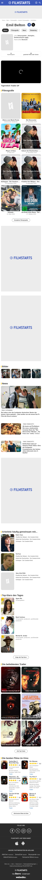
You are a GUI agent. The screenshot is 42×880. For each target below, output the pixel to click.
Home (3, 20)
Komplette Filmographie (21, 220)
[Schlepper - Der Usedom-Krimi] (10, 167)
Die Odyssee (33, 761)
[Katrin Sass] (7, 543)
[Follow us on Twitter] (18, 831)
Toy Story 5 (33, 776)
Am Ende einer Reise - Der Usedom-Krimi (31, 212)
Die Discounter (31, 120)
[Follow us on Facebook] (12, 831)
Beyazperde (32, 854)
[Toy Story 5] (25, 780)
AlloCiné (4, 854)
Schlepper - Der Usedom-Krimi (10, 181)
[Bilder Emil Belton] (5, 373)
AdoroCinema (8, 857)
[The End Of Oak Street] (4, 797)
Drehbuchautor (19, 37)
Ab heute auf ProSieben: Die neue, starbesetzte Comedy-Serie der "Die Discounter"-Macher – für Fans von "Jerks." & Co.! (31, 429)
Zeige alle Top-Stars (21, 657)
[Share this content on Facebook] (29, 25)
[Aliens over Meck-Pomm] (10, 106)
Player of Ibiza (11, 151)
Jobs (12, 864)
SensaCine (18, 854)
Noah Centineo (20, 617)
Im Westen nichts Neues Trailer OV (11, 718)
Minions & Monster (32, 794)
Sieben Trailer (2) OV (31, 691)
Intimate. (11, 212)
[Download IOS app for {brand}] (18, 843)
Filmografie (8, 90)
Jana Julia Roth (20, 573)
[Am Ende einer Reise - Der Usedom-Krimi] (31, 198)
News (5, 383)
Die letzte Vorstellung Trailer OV (31, 718)
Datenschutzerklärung (16, 866)
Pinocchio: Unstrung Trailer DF (11, 691)
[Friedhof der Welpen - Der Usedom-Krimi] (31, 167)
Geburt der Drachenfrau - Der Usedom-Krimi (31, 151)
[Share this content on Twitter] (33, 25)
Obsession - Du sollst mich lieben (14, 777)
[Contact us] (29, 831)
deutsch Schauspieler (23, 20)
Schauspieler (13, 20)
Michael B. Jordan (21, 635)
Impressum (19, 864)
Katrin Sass (19, 535)
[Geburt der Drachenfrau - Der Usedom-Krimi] (31, 137)
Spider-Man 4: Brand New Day (14, 762)
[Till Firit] (7, 562)
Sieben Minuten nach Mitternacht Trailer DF (11, 744)
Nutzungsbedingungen (29, 864)
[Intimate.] (10, 198)
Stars (7, 20)
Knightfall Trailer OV (31, 744)
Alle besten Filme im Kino (21, 813)
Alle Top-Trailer (21, 751)
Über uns (6, 864)
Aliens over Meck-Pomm (10, 120)
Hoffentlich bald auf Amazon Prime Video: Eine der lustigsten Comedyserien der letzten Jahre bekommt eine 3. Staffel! (32, 448)
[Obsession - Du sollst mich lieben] (4, 780)
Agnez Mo (19, 598)
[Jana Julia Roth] (7, 581)
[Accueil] (19, 2)
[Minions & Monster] (25, 797)
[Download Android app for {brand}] (24, 843)
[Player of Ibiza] (10, 137)
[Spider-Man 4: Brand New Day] (4, 765)
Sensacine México (28, 857)
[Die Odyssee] (25, 765)
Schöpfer (31, 35)
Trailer (11, 774)
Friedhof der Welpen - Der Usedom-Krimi (31, 181)
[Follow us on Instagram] (23, 831)
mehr (26, 37)
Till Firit (18, 554)
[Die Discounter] (31, 106)
